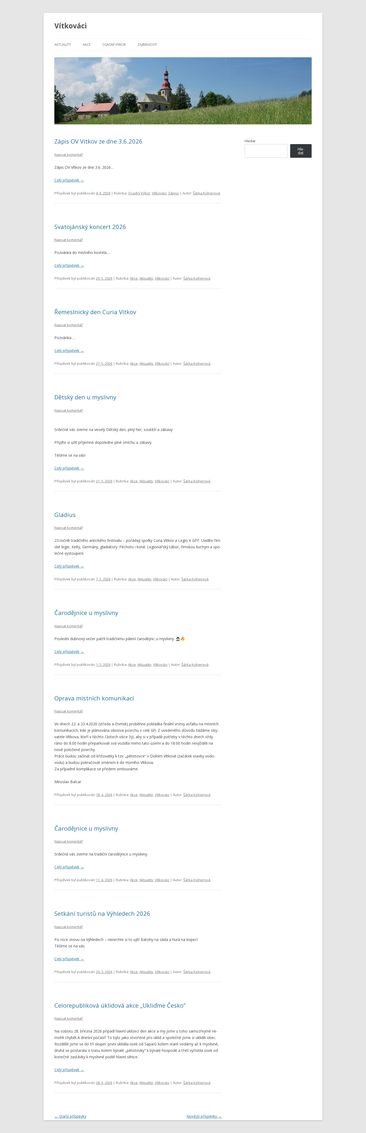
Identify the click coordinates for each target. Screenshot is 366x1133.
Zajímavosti (147, 44)
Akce (87, 44)
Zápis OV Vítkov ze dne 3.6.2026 (98, 141)
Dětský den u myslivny (85, 397)
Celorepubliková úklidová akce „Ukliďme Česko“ (120, 1005)
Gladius (65, 515)
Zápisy (173, 193)
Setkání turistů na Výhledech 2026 (102, 913)
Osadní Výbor (114, 44)
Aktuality (62, 44)
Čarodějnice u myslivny (86, 613)
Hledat (250, 140)
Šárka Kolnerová (206, 193)
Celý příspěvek (69, 180)
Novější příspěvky (204, 1116)
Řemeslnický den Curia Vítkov (95, 312)
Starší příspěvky (70, 1116)
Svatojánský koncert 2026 (90, 227)
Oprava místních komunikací (94, 698)
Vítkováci (70, 26)
